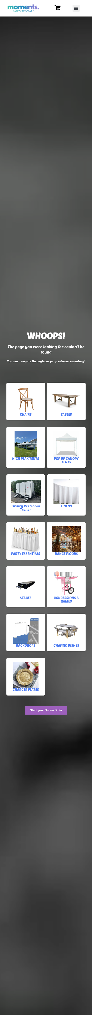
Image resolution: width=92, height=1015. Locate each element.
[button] (76, 8)
